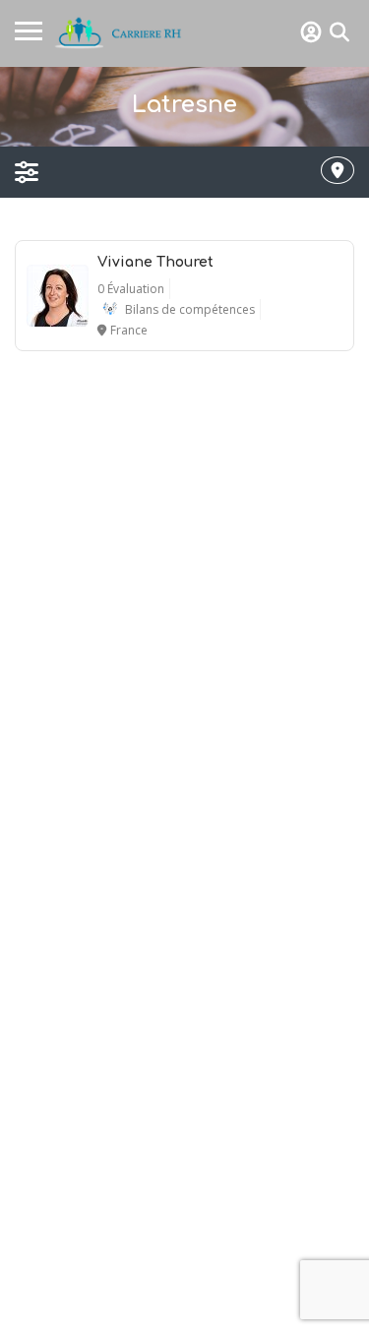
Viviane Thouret (155, 262)
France (129, 330)
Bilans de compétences (190, 309)
